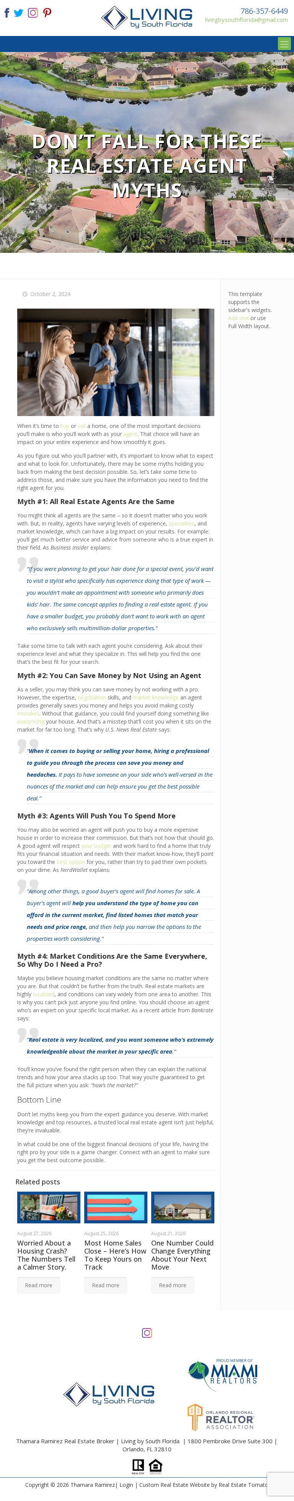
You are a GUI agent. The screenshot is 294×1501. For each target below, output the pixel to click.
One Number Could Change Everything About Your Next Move (182, 1255)
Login (126, 1484)
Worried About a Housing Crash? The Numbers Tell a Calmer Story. (46, 1255)
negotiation (92, 697)
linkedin (33, 12)
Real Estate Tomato (243, 1484)
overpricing (30, 721)
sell (82, 425)
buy (64, 425)
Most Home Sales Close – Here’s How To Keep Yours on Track (115, 1255)
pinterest (47, 12)
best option (71, 861)
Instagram (147, 1332)
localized (43, 994)
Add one (238, 318)
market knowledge (156, 697)
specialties (181, 523)
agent (130, 433)
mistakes (28, 713)
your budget (96, 845)
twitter (18, 12)
